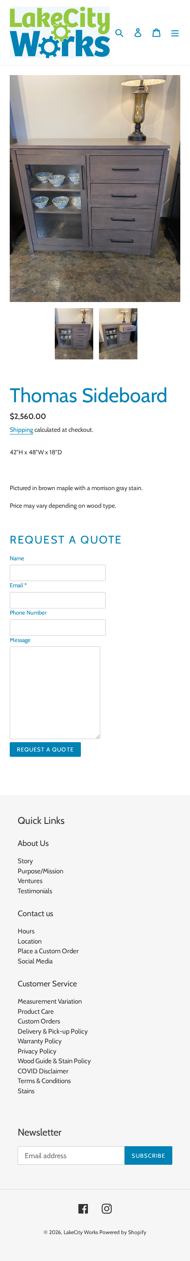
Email (18, 585)
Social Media (35, 961)
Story (25, 861)
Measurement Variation (50, 1001)
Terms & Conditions (44, 1081)
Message (20, 639)
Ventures (30, 881)
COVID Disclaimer (43, 1071)
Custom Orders (39, 1021)
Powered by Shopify (122, 1232)
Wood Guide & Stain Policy (54, 1061)
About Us (33, 843)
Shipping (21, 430)
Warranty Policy (40, 1041)
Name (17, 558)
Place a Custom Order (48, 951)
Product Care (36, 1012)
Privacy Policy (37, 1051)
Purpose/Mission (40, 871)
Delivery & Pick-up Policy (53, 1031)
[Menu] (175, 32)
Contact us (35, 913)
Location (30, 941)
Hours (26, 931)
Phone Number (28, 612)
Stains (26, 1091)
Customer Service (47, 984)
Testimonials (35, 891)
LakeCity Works (81, 1232)
